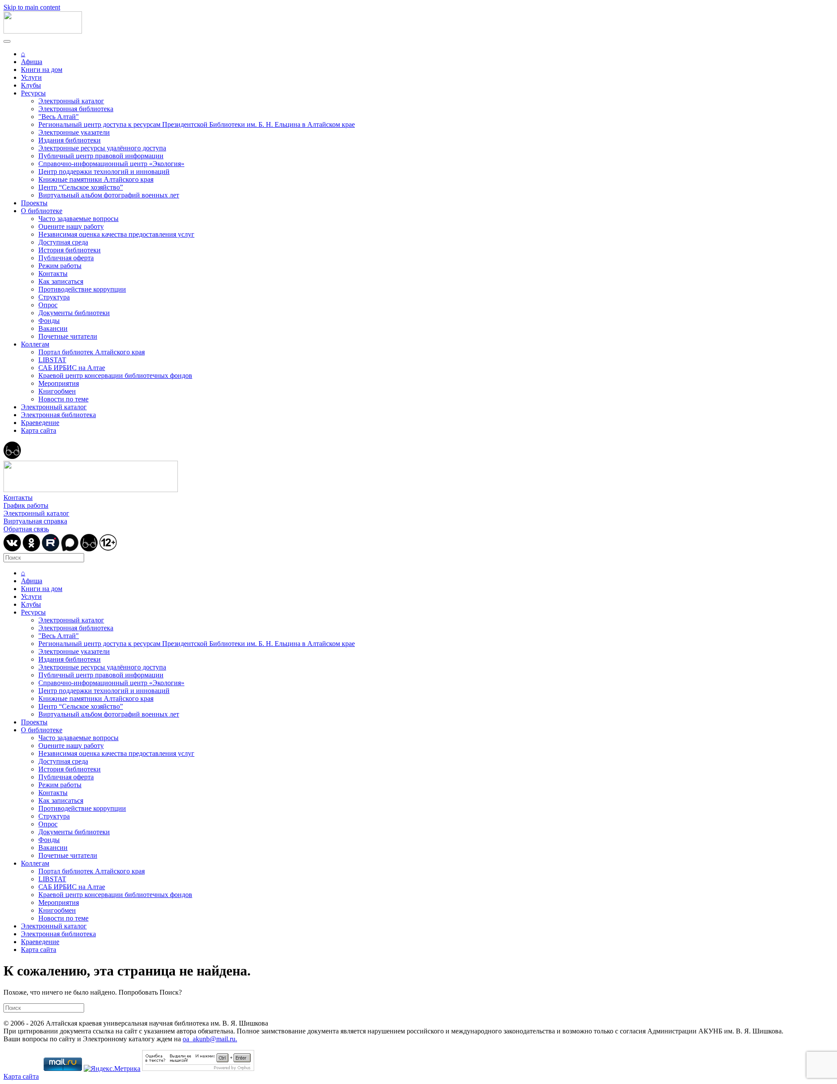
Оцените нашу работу (71, 226)
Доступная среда (63, 242)
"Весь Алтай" (58, 116)
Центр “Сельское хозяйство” (80, 187)
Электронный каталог (71, 101)
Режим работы (60, 265)
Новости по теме (63, 399)
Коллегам (35, 344)
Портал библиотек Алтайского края (91, 352)
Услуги (31, 77)
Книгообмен (57, 391)
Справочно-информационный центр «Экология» (111, 163)
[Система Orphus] (198, 1068)
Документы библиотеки (74, 312)
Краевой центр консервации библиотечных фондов (115, 375)
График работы (25, 505)
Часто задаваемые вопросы (78, 218)
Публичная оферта (66, 258)
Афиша (31, 61)
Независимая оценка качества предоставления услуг (116, 234)
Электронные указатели (74, 132)
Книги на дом (41, 69)
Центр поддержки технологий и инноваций (104, 171)
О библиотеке (41, 210)
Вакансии (53, 328)
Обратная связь (26, 529)
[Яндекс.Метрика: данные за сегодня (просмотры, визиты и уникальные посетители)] (112, 1069)
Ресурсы (33, 93)
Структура (54, 297)
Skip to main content (31, 7)
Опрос (48, 305)
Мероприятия (58, 383)
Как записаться (60, 281)
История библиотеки (69, 250)
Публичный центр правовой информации (100, 156)
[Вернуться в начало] (42, 31)
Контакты (53, 273)
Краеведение (40, 422)
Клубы (31, 85)
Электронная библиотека (75, 108)
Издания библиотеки (69, 140)
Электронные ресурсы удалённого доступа (102, 148)
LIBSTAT (52, 360)
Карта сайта (38, 430)
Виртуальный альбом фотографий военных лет (108, 195)
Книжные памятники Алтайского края (95, 179)
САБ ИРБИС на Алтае (71, 367)
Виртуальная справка (35, 521)
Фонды (49, 320)
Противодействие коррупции (82, 289)
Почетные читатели (67, 336)
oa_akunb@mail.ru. (210, 1039)
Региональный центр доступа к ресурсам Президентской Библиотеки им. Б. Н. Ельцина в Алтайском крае (196, 124)
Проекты (34, 203)
